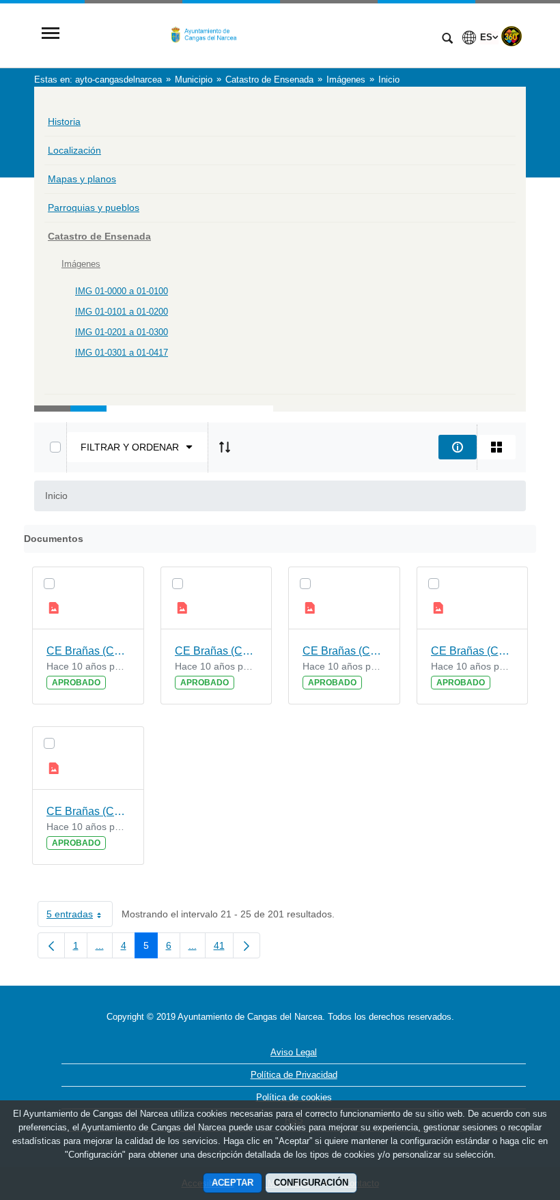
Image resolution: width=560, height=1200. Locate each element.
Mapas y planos (82, 178)
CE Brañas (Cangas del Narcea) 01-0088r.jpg (88, 811)
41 (224, 948)
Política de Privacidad (294, 1075)
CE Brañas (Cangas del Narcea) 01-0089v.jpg (216, 651)
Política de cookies (294, 1097)
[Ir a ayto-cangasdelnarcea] (249, 34)
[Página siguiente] (246, 945)
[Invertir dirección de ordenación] (225, 447)
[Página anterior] (51, 945)
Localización (74, 150)
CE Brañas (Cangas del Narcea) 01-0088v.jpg (472, 651)
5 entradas (79, 917)
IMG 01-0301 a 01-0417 (121, 352)
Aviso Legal (293, 1052)
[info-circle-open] (457, 447)
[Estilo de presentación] (496, 447)
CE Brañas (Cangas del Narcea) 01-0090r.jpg (88, 651)
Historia (64, 121)
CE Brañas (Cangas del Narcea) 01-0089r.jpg (344, 651)
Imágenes (80, 264)
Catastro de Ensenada (99, 236)
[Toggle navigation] (50, 34)
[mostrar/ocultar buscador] (447, 39)
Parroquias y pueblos (93, 207)
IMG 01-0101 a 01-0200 (121, 311)
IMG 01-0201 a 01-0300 (121, 332)
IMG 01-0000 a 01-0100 (121, 291)
